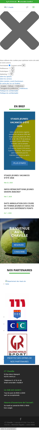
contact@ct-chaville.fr (15, 383)
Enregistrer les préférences (9, 88)
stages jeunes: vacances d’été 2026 (19, 122)
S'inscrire (19, 251)
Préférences (20, 86)
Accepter (3, 86)
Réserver (19, 245)
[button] (19, 30)
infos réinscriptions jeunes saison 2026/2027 (19, 190)
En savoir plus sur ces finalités (10, 83)
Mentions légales (18, 425)
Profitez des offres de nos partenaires (19, 360)
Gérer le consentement (8, 429)
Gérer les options (6, 76)
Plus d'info (19, 163)
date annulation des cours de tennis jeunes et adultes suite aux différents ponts (19, 205)
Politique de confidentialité (9, 91)
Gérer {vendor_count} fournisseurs (11, 81)
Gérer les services (6, 79)
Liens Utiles (30, 425)
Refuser (11, 86)
